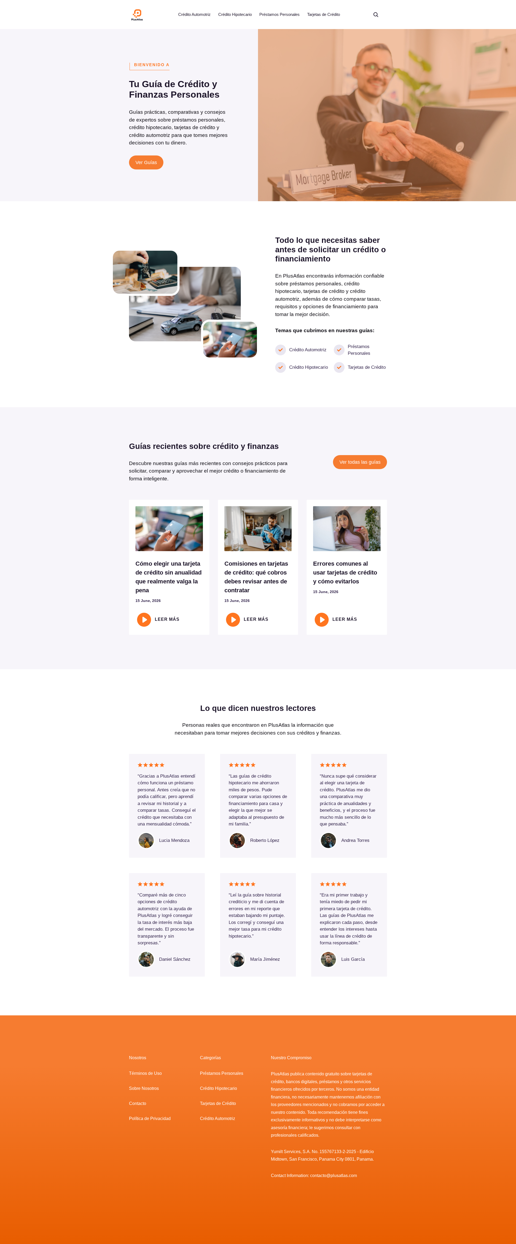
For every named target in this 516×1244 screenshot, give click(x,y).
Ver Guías (146, 162)
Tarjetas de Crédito (323, 14)
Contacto (137, 1103)
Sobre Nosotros (144, 1088)
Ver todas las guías (360, 462)
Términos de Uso (145, 1073)
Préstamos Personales (279, 14)
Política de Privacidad (150, 1118)
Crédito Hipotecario (235, 14)
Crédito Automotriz (194, 14)
